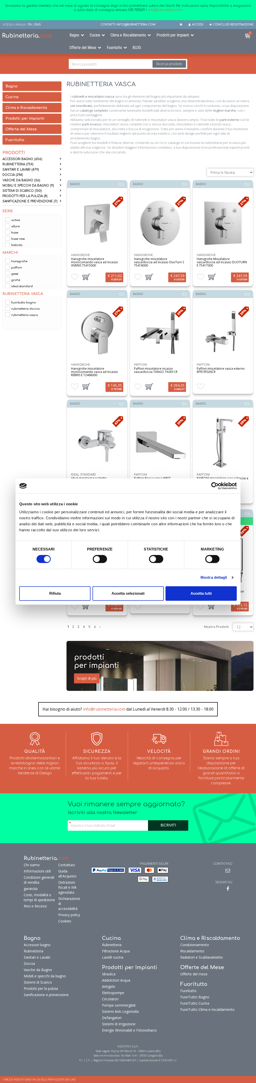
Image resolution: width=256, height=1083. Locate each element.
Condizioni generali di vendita (39, 880)
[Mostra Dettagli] (97, 223)
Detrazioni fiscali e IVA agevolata (67, 887)
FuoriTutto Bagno (23, 302)
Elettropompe (113, 992)
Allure (15, 226)
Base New (18, 239)
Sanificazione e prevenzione (30, 201)
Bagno (74, 35)
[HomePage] (32, 35)
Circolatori (110, 999)
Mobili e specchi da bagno (28, 185)
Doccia (12, 175)
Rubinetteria (18, 164)
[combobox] (128, 64)
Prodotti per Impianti (172, 35)
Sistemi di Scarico (22, 191)
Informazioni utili (37, 871)
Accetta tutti (201, 593)
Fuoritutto (114, 47)
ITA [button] (30, 24)
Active (15, 220)
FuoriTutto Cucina (194, 1003)
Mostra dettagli (213, 577)
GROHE (15, 280)
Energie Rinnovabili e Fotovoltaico (129, 1030)
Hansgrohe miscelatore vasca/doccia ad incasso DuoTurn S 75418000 (159, 262)
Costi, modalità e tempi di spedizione (39, 897)
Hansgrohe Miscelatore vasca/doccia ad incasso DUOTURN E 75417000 (222, 262)
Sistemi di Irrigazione (119, 1024)
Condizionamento (194, 944)
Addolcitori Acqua (116, 980)
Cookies (64, 921)
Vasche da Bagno (21, 180)
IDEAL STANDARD (22, 286)
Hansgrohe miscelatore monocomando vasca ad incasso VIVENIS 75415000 (94, 262)
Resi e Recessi (35, 906)
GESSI (14, 273)
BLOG (136, 47)
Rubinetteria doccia (25, 308)
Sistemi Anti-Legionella (120, 1011)
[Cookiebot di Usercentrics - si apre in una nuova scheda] (215, 486)
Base (14, 232)
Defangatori (112, 1017)
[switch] (100, 559)
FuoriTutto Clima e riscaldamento (207, 1009)
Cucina (95, 35)
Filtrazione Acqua (116, 951)
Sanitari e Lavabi (20, 169)
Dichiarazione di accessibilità (69, 903)
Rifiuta (55, 593)
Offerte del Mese (83, 47)
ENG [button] (37, 24)
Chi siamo (32, 864)
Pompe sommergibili (119, 1005)
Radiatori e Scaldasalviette (201, 957)
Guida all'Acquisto (67, 873)
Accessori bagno (22, 159)
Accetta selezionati (128, 593)
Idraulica (109, 974)
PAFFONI (16, 267)
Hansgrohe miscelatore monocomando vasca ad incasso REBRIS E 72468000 (94, 371)
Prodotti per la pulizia (25, 196)
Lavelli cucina (112, 957)
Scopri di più (86, 678)
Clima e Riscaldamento (128, 35)
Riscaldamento (192, 951)
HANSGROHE (19, 261)
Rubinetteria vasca (24, 315)
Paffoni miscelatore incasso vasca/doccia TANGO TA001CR (156, 370)
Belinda (16, 245)
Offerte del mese (194, 974)
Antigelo (108, 986)
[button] (86, 277)
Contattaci (66, 864)
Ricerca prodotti (169, 63)
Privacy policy (69, 914)
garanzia (31, 888)
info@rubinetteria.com (104, 709)
